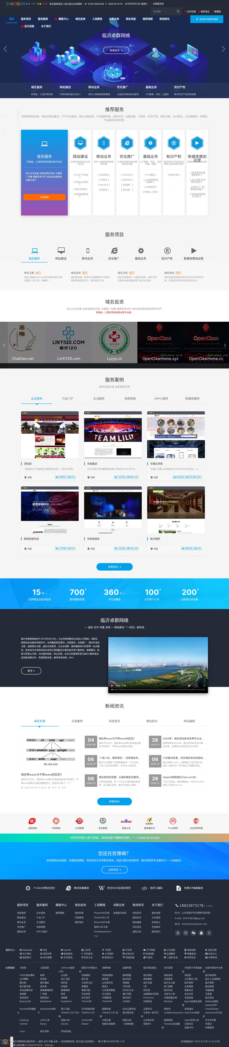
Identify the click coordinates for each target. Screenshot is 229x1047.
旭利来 (64, 982)
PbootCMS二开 (101, 917)
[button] (5, 49)
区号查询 (67, 957)
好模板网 (209, 1027)
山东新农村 (107, 982)
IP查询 (149, 957)
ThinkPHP (107, 1001)
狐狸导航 (106, 1008)
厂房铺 (43, 993)
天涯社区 (188, 1023)
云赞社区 (147, 1008)
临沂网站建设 (149, 967)
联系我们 (156, 931)
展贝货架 (127, 993)
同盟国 (126, 982)
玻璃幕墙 (65, 990)
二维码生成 (172, 957)
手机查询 (88, 953)
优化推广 (21, 926)
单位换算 (47, 957)
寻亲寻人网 (169, 993)
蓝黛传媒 (127, 967)
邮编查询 (191, 953)
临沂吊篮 (147, 982)
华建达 (208, 1023)
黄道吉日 (108, 957)
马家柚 (208, 993)
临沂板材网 (210, 975)
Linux (22, 1031)
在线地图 (149, 953)
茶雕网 (84, 986)
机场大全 (88, 957)
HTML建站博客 (27, 975)
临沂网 (43, 986)
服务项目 (26, 18)
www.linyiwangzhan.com (194, 924)
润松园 (27, 463)
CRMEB (126, 1001)
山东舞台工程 (191, 979)
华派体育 (85, 993)
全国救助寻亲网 (151, 993)
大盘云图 (106, 1020)
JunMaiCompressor (174, 1012)
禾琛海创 (188, 1008)
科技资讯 (137, 912)
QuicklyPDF (211, 1005)
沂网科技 (147, 1001)
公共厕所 (108, 953)
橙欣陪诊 (44, 997)
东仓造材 (106, 993)
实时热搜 (191, 11)
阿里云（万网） (23, 364)
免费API (147, 1023)
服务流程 (156, 912)
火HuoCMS (87, 1020)
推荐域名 (205, 11)
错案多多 (188, 990)
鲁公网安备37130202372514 (28, 1045)
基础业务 (21, 931)
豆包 (44, 950)
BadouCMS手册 (102, 922)
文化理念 (156, 917)
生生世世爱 (210, 1020)
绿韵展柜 (147, 979)
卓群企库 (114, 18)
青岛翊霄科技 (26, 990)
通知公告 (137, 931)
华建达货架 (156, 463)
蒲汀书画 (65, 1008)
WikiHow (168, 1001)
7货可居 (126, 986)
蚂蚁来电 (168, 975)
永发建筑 (188, 986)
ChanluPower (212, 1008)
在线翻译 (170, 953)
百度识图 (212, 950)
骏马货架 (44, 1031)
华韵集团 (92, 463)
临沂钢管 (209, 982)
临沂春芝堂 (128, 1012)
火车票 (87, 950)
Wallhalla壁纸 (211, 1001)
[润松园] (50, 443)
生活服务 (40, 922)
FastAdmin (66, 1001)
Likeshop (24, 1020)
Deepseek (26, 950)
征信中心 (212, 953)
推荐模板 (60, 912)
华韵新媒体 (93, 538)
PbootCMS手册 (101, 912)
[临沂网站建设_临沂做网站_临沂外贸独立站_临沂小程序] (27, 4)
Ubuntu (64, 1023)
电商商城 (40, 926)
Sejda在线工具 (191, 1020)
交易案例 (79, 917)
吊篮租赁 (168, 979)
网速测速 (129, 957)
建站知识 (137, 917)
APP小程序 (41, 931)
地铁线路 (191, 950)
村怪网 (64, 986)
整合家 (23, 982)
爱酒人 (105, 986)
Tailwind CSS (88, 1012)
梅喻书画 (85, 990)
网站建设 (21, 917)
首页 (11, 18)
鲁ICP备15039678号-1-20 (111, 1041)
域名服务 (21, 912)
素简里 (105, 979)
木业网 (64, 975)
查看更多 (114, 566)
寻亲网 (23, 967)
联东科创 (168, 990)
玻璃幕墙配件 (46, 990)
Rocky (43, 1023)
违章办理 (46, 953)
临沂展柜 (155, 538)
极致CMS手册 (101, 926)
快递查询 (67, 953)
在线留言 (156, 926)
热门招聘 (168, 986)
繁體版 (217, 11)
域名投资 (80, 18)
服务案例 (43, 18)
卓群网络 (106, 967)
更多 (30, 670)
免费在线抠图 (108, 1023)
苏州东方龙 (128, 990)
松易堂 (43, 979)
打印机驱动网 (88, 1008)
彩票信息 (191, 957)
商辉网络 (168, 1020)
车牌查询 (212, 957)
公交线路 (170, 950)
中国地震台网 (170, 997)
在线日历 (129, 953)
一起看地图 (128, 1023)
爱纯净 (167, 1008)
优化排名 (137, 926)
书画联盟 (209, 990)
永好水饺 (188, 993)
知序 (63, 993)
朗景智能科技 (31, 538)
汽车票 (128, 950)
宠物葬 (23, 993)
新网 (42, 975)
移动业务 (21, 922)
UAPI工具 (45, 1020)
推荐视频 (148, 18)
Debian (85, 1023)
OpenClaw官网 (191, 1012)
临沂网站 (147, 975)
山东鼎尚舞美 (108, 990)
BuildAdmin (46, 1001)
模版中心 (63, 18)
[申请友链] (66, 1031)
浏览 (29, 477)
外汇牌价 (26, 953)
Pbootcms (148, 997)
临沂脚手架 (25, 986)
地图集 (64, 997)
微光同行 (127, 997)
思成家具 (24, 997)
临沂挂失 (127, 979)
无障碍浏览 (158, 3)
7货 (145, 986)
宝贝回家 (29, 26)
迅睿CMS (189, 1027)
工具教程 (97, 18)
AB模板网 (106, 997)
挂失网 (146, 990)
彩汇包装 (65, 979)
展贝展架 (44, 982)
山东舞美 (24, 979)
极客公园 (127, 1020)
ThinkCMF (86, 1001)
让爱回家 (44, 967)
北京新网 (114, 364)
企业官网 (40, 912)
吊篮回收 (188, 997)
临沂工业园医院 (212, 979)
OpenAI (67, 950)
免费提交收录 (119, 912)
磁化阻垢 (209, 986)
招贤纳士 (156, 922)
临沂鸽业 (209, 997)
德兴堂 (84, 979)
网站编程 (137, 922)
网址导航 (131, 18)
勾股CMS (65, 1020)
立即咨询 (114, 869)
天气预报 (150, 950)
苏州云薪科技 (129, 1008)
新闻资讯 (164, 18)
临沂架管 (188, 982)
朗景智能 (127, 975)
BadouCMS (25, 1001)
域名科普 (79, 912)
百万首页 (85, 997)
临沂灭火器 (169, 982)
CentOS (24, 1023)
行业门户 (40, 917)
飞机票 (107, 950)
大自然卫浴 (86, 982)
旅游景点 (26, 957)
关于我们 (46, 26)
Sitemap (49, 1045)
